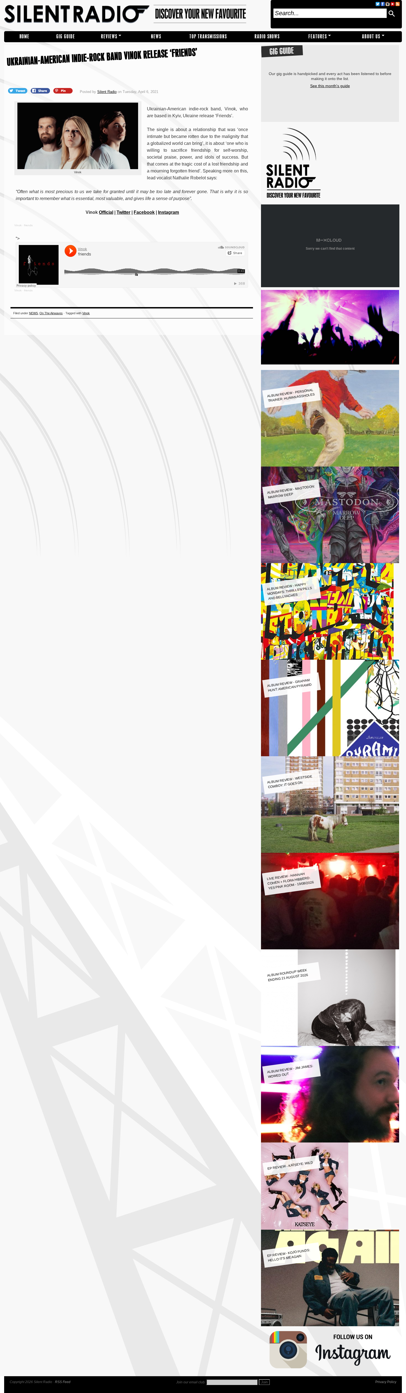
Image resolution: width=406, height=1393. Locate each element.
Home (25, 36)
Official (106, 212)
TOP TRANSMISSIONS (208, 36)
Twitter (123, 212)
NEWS (156, 36)
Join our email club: (190, 1382)
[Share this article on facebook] (41, 90)
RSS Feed (62, 1382)
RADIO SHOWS (267, 36)
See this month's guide (330, 86)
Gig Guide (65, 36)
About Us (371, 36)
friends (28, 225)
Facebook (144, 212)
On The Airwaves (51, 313)
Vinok (18, 225)
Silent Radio (135, 14)
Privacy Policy (385, 1382)
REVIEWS (109, 36)
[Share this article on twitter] (18, 90)
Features (318, 36)
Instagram (168, 212)
